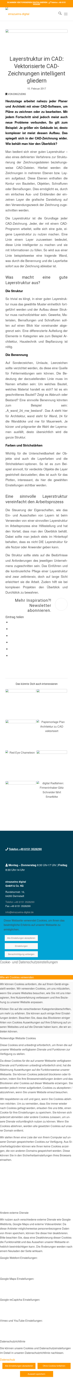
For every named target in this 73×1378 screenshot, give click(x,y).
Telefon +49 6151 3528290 (25, 849)
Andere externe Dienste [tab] (14, 1213)
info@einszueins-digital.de (19, 912)
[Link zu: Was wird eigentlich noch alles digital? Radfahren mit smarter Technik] (51, 796)
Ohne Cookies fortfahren (54, 1365)
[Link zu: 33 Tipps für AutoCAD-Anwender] (20, 735)
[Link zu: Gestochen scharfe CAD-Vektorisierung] (51, 704)
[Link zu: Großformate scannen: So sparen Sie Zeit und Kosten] (20, 796)
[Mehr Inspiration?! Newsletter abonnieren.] (61, 604)
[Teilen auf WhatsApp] (11, 635)
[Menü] (66, 14)
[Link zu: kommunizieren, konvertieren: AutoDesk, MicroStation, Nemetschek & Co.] (20, 765)
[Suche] (58, 14)
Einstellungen (21, 945)
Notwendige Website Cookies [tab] (18, 1038)
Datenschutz (7, 1359)
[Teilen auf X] (11, 629)
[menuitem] (58, 14)
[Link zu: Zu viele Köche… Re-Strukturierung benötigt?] (51, 765)
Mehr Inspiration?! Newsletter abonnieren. (33, 605)
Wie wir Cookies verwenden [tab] (17, 977)
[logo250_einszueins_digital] (30, 14)
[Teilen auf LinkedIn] (11, 649)
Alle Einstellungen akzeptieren (21, 937)
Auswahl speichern (36, 1373)
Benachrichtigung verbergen (21, 954)
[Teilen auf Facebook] (11, 622)
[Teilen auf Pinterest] (11, 642)
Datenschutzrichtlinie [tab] (12, 1341)
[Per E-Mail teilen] (11, 655)
